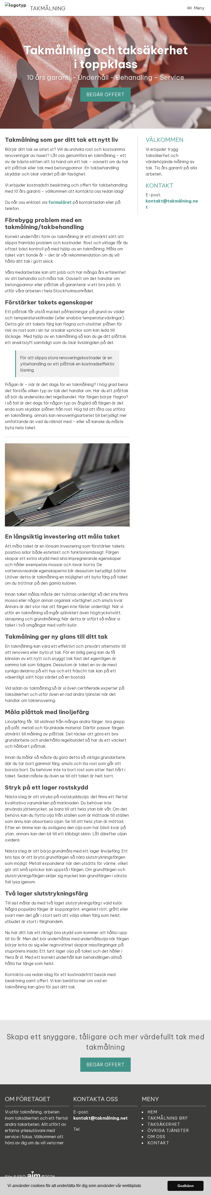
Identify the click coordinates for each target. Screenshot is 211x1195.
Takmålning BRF (167, 1118)
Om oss (156, 1136)
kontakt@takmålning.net (100, 1118)
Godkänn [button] (186, 1186)
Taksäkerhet (163, 1124)
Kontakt (158, 1142)
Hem (152, 1111)
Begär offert (105, 95)
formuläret (60, 202)
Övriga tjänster (168, 1130)
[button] (143, 1186)
